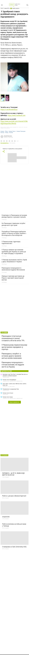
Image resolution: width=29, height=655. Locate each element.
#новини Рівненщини (21, 131)
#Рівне (6, 131)
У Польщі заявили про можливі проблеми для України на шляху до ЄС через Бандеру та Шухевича (14, 251)
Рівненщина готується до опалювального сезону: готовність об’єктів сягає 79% (13, 338)
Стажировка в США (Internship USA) (14, 547)
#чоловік (11, 132)
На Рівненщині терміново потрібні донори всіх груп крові (13, 224)
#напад (6, 132)
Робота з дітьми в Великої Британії (14, 496)
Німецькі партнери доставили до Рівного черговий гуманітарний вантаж (13, 278)
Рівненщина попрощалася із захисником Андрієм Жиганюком (13, 269)
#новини (2, 131)
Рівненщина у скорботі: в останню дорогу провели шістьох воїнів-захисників (12, 355)
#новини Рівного (12, 131)
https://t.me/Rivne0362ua (9, 110)
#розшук (2, 132)
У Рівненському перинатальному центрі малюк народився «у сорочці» (14, 347)
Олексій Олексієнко (8, 136)
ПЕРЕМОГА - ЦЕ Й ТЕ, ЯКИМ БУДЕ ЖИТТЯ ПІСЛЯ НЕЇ (13, 474)
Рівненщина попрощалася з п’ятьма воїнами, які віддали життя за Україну (13, 364)
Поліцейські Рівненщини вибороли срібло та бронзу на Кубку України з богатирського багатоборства (14, 233)
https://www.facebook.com (16, 115)
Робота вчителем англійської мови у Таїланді (14, 525)
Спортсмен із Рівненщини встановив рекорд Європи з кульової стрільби (14, 216)
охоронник (6, 517)
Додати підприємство (14, 402)
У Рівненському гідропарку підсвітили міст (11, 242)
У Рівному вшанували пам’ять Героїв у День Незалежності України (14, 261)
